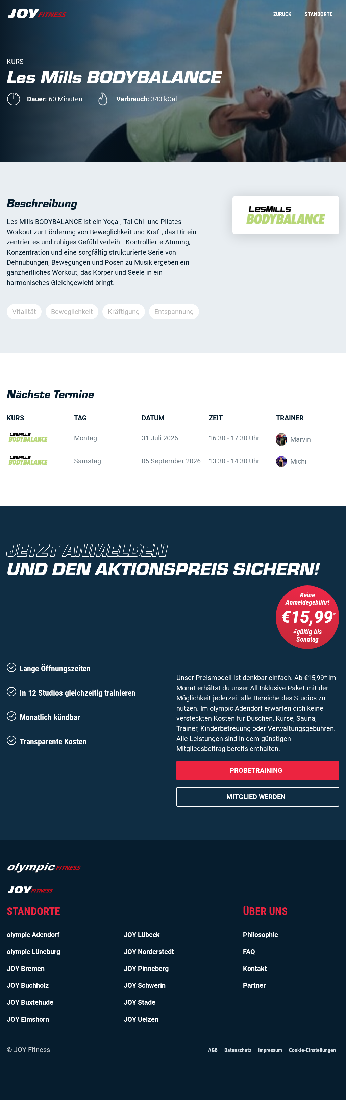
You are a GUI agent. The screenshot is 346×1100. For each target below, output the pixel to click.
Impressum (270, 1050)
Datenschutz (237, 1050)
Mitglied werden (256, 797)
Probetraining (256, 770)
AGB (213, 1050)
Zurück (282, 14)
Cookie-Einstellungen (312, 1050)
